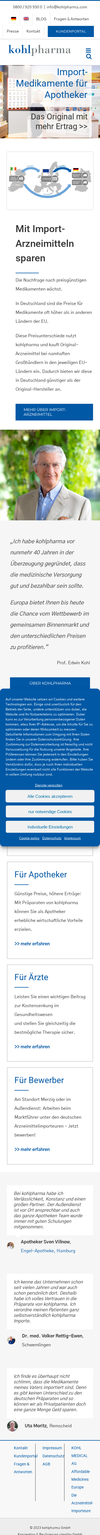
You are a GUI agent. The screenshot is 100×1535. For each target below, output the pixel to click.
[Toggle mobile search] (89, 56)
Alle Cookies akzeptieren (50, 796)
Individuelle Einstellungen (50, 826)
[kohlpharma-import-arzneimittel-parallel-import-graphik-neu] (50, 154)
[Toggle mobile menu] (89, 50)
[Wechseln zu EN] (26, 19)
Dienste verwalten (48, 785)
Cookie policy (29, 838)
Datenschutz (51, 838)
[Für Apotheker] (50, 101)
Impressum (72, 838)
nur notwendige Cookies (50, 811)
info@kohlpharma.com (67, 7)
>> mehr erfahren (32, 944)
